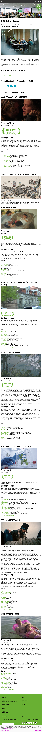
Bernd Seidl (3, 504)
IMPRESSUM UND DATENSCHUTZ (28, 703)
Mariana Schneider (5, 433)
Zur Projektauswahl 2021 (9, 609)
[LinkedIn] (33, 722)
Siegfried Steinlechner (5, 508)
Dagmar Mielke (4, 428)
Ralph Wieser (7, 164)
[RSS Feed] (24, 722)
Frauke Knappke (7, 159)
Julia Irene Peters (5, 431)
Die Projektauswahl (8, 75)
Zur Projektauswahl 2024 (9, 347)
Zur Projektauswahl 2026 (6, 170)
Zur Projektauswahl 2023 (9, 441)
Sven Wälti (3, 273)
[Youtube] (26, 722)
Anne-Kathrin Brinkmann (6, 592)
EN (35, 1)
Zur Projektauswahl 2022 (9, 515)
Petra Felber (3, 333)
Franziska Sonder (5, 436)
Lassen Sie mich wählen (5, 730)
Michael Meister (7, 160)
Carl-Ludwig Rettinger (5, 432)
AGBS (23, 701)
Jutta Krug (6, 161)
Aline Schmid (4, 603)
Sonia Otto (3, 678)
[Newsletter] (22, 722)
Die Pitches (6, 74)
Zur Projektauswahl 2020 (9, 689)
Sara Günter (3, 597)
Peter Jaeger (6, 157)
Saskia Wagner (4, 502)
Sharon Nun (3, 596)
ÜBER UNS (4, 697)
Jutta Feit (6, 154)
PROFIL (3, 700)
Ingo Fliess (6, 155)
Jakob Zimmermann (8, 165)
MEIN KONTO (4, 708)
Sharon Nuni (3, 269)
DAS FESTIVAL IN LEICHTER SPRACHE (9, 701)
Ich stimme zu (38, 730)
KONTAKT (23, 704)
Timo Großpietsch (5, 676)
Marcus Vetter (7, 168)
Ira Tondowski (4, 342)
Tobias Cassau (4, 503)
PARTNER (4, 703)
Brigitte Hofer (4, 334)
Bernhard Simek (4, 434)
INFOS (23, 697)
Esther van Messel (5, 338)
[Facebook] (31, 722)
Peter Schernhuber (5, 602)
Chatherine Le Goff (5, 600)
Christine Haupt (7, 156)
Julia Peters (3, 340)
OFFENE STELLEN (5, 704)
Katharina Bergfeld (5, 331)
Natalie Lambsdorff (8, 162)
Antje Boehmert (4, 426)
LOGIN (3, 711)
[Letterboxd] (36, 723)
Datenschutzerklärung (9, 728)
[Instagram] (29, 722)
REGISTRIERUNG (5, 712)
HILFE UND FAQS (25, 700)
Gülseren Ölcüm (4, 339)
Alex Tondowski (7, 166)
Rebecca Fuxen (4, 263)
